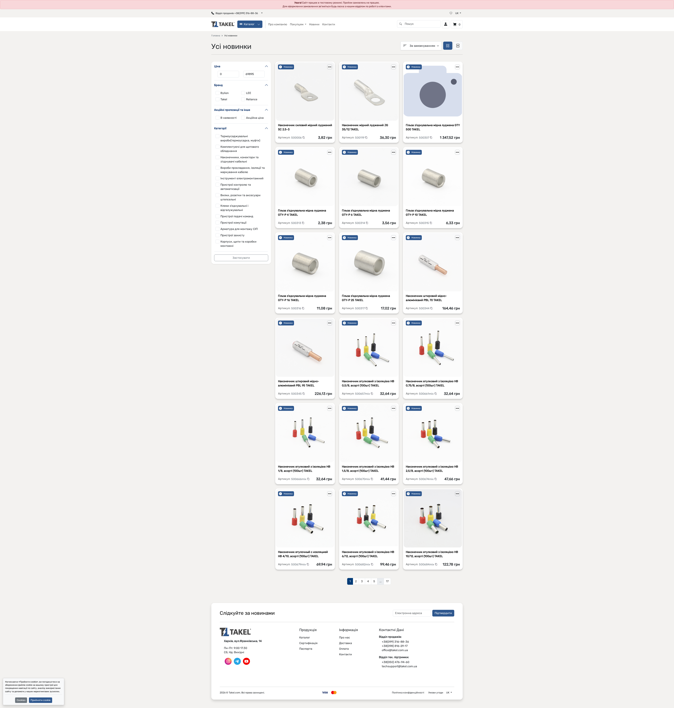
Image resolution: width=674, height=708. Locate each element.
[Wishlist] (451, 13)
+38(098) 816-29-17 (395, 646)
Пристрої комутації (233, 222)
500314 (360, 223)
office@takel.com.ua (395, 650)
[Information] (329, 66)
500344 (424, 308)
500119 (360, 137)
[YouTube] (246, 661)
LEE (248, 93)
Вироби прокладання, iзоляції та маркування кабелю (242, 170)
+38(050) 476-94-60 (395, 662)
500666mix (299, 479)
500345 (296, 393)
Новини (314, 24)
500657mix (363, 393)
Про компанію (277, 24)
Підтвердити (443, 613)
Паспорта (305, 648)
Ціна (217, 66)
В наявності (228, 117)
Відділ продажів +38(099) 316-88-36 (237, 13)
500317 (360, 308)
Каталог (304, 637)
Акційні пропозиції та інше (232, 110)
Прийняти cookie (41, 700)
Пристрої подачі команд (236, 216)
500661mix (426, 393)
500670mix (363, 479)
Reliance (251, 99)
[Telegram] (237, 661)
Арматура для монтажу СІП (239, 229)
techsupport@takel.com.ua (399, 666)
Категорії (220, 128)
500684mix (427, 564)
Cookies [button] (21, 700)
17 (387, 581)
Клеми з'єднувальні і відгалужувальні (234, 208)
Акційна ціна (255, 117)
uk (457, 13)
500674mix (426, 479)
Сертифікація (308, 643)
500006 (296, 137)
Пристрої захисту (232, 235)
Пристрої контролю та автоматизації (235, 187)
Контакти (328, 24)
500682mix (363, 564)
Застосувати (241, 257)
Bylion (224, 93)
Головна (215, 35)
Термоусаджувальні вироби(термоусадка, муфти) (240, 138)
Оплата (344, 648)
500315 (424, 223)
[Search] (400, 24)
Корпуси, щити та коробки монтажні (238, 243)
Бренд (218, 85)
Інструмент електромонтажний (241, 178)
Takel (223, 99)
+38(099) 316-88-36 (395, 641)
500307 (424, 137)
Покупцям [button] (297, 24)
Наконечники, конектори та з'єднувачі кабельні (239, 159)
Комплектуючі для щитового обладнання (239, 149)
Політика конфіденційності (408, 692)
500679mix (299, 564)
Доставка (345, 643)
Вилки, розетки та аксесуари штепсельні (240, 197)
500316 (296, 308)
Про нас (344, 637)
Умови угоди (435, 692)
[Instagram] (228, 661)
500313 (296, 223)
